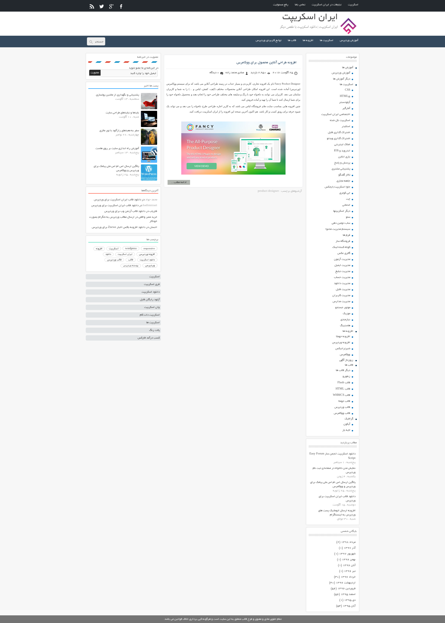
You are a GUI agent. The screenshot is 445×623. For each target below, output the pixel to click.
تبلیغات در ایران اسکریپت (326, 4)
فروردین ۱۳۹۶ (346, 588)
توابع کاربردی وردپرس (268, 40)
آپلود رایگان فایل (150, 299)
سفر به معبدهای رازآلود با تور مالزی (119, 130)
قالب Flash (343, 382)
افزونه (99, 248)
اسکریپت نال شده (340, 120)
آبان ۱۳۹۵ (349, 605)
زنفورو (346, 376)
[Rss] (92, 6)
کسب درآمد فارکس (149, 337)
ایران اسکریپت (125, 254)
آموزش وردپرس (349, 40)
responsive (149, 248)
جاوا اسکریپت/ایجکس (337, 186)
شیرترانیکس (342, 348)
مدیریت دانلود (342, 283)
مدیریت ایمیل (342, 265)
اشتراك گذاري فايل (339, 132)
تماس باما (300, 4)
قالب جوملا (344, 401)
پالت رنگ (154, 330)
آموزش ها (347, 67)
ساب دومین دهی (341, 223)
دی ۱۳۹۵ (350, 600)
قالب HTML (343, 388)
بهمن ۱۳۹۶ (349, 559)
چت (348, 199)
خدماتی (346, 205)
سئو (348, 217)
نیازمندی (345, 319)
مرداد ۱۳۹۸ (348, 542)
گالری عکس (343, 253)
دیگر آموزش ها (341, 78)
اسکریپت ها (326, 40)
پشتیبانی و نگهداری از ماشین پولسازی (117, 94)
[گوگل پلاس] (111, 6)
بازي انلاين (344, 156)
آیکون (346, 424)
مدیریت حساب (342, 277)
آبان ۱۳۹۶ (349, 565)
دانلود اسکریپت (147, 260)
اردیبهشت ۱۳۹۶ (346, 582)
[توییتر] (102, 6)
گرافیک (349, 418)
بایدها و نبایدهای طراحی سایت (122, 112)
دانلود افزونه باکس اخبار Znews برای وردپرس (118, 227)
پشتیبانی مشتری (341, 168)
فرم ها (346, 235)
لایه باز (346, 430)
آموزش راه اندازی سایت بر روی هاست (117, 148)
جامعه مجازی (343, 180)
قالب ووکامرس (342, 413)
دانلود (108, 254)
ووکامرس (345, 354)
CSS (347, 90)
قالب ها (292, 40)
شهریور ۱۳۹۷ (347, 553)
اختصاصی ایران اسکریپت (335, 114)
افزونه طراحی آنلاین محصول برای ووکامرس (266, 62)
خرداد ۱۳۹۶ (348, 576)
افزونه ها (308, 40)
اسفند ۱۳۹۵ (348, 594)
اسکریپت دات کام (150, 314)
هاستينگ (345, 325)
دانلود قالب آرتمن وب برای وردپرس (124, 211)
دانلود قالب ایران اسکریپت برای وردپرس (117, 199)
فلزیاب (153, 211)
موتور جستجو (342, 307)
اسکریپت (353, 4)
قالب (130, 260)
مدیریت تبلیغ (342, 271)
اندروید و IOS (342, 150)
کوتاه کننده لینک (341, 247)
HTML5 (345, 96)
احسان (153, 227)
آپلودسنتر (344, 102)
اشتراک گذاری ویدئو (338, 138)
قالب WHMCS (341, 395)
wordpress (131, 248)
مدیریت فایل (343, 289)
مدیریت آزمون (342, 259)
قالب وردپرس (342, 407)
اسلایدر (346, 126)
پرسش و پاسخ (342, 162)
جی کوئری (344, 193)
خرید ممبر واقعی (148, 217)
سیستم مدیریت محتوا (337, 229)
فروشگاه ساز (343, 241)
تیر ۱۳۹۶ (350, 571)
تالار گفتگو (344, 174)
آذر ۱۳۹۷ (350, 548)
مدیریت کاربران (341, 295)
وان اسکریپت (152, 307)
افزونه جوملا (343, 336)
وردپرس (150, 265)
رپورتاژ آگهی (346, 360)
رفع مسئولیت (280, 4)
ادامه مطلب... (179, 182)
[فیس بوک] (121, 6)
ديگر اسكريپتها (341, 211)
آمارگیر (346, 108)
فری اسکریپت (152, 284)
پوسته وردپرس (130, 266)
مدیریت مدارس (341, 301)
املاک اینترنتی (342, 144)
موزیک (346, 313)
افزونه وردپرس (341, 342)
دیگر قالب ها (343, 370)
